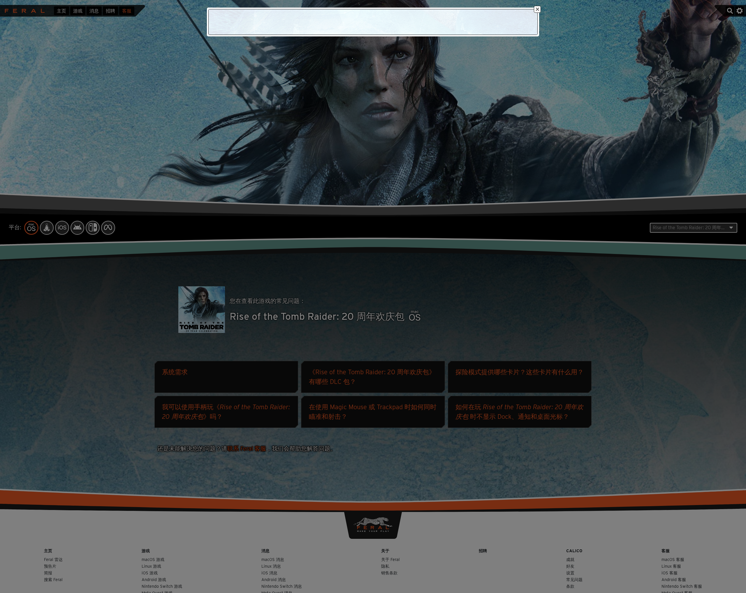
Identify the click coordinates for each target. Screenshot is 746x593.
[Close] (537, 9)
